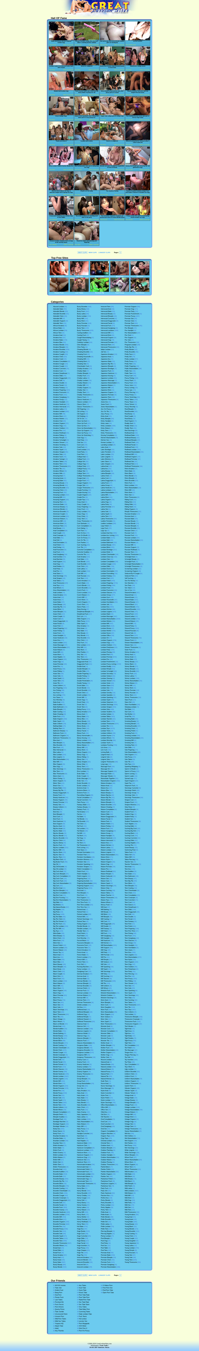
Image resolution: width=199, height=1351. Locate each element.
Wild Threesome (130, 1212)
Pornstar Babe (106, 1255)
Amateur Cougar (58, 364)
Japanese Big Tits (107, 364)
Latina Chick (105, 476)
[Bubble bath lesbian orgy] (61, 90)
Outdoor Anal (105, 1145)
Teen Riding (129, 981)
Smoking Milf (129, 740)
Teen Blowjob (129, 886)
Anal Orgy (56, 564)
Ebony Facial (81, 731)
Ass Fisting (57, 690)
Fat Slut (79, 840)
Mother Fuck (105, 1048)
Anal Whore (57, 588)
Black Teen (57, 1012)
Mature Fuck (105, 828)
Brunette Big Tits (58, 1181)
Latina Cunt (105, 478)
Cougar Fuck (81, 480)
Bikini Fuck (57, 940)
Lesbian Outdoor (106, 645)
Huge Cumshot (82, 1236)
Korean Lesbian (106, 442)
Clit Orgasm (81, 414)
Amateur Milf (57, 414)
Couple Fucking (82, 490)
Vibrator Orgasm (130, 1088)
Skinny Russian (130, 692)
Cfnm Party (81, 347)
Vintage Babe (129, 1098)
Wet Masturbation (131, 1138)
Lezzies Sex (83, 1321)
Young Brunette (130, 1231)
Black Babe (57, 959)
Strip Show (128, 807)
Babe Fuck (57, 716)
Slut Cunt (128, 712)
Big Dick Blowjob (59, 890)
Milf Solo (104, 964)
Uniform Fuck (129, 1076)
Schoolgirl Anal (130, 557)
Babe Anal (56, 702)
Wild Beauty (129, 1179)
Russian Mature (130, 542)
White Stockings (130, 1152)
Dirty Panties (81, 652)
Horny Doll (80, 1200)
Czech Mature (82, 595)
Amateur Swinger (59, 459)
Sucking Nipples (130, 843)
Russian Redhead (131, 549)
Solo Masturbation (131, 752)
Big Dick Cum (58, 895)
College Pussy (82, 468)
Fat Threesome (82, 845)
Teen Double (129, 916)
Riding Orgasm (130, 509)
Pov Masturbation (131, 333)
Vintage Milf (129, 1114)
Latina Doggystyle (107, 480)
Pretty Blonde (129, 349)
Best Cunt (56, 816)
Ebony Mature (82, 745)
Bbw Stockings (58, 769)
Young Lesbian (130, 1248)
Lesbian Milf (105, 623)
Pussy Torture (129, 404)
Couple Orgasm (82, 495)
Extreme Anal (81, 788)
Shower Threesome (131, 647)
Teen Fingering (130, 928)
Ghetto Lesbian (82, 1005)
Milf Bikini (104, 914)
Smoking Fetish (130, 731)
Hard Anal (80, 1136)
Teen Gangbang (130, 938)
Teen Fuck (128, 936)
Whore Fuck (129, 1157)
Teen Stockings (130, 995)
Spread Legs (129, 778)
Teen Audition (129, 871)
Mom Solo (104, 1019)
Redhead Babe (130, 435)
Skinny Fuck (129, 673)
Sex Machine (129, 583)
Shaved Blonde (130, 607)
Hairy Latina (81, 1117)
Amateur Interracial (59, 407)
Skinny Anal (129, 654)
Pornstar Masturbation (108, 1267)
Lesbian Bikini (105, 547)
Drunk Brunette (82, 690)
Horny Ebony (81, 1202)
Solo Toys (128, 764)
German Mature (82, 995)
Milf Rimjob (104, 959)
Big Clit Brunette (58, 866)
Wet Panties (129, 1143)
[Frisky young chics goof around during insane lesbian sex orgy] (137, 214)
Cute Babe (80, 559)
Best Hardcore (58, 821)
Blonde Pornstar (58, 1088)
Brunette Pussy (58, 1229)
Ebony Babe (81, 716)
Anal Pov (56, 571)
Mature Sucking (106, 890)
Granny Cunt (81, 1059)
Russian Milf (129, 545)
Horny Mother (81, 1217)
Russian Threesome (131, 554)
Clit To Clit (80, 418)
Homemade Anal (82, 1167)
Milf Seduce (105, 962)
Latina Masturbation (107, 492)
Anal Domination (58, 542)
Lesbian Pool (105, 654)
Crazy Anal (80, 502)
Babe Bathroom (58, 707)
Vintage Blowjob (130, 1102)
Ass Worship (57, 700)
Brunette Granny (58, 1210)
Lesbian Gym (105, 597)
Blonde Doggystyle (59, 1057)
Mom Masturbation (107, 1012)
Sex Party (128, 585)
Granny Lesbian (82, 1067)
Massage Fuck (106, 766)
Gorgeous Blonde (83, 1048)
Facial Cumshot (82, 800)
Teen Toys (128, 1009)
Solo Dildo (128, 747)
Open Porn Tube (108, 1292)
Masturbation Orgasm (108, 781)
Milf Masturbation (106, 945)
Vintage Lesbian (130, 1107)
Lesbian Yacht (105, 743)
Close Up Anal (82, 421)
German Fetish (82, 988)
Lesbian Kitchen (106, 609)
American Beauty (59, 507)
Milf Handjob (105, 938)
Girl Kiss (80, 1007)
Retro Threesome (131, 497)
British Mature (58, 1157)
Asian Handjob (58, 635)
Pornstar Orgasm (131, 306)
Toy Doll (127, 1057)
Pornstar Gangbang (107, 1264)
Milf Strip (104, 974)
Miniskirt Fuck (105, 990)
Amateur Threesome (60, 466)
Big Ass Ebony (58, 843)
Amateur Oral (57, 421)
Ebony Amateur (82, 712)
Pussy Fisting (129, 378)
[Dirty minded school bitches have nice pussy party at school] (112, 90)
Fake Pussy (81, 802)
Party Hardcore (106, 1193)
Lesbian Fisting (106, 585)
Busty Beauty (57, 1264)
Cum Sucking (81, 545)
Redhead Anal (129, 433)
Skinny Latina (129, 676)
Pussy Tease (129, 402)
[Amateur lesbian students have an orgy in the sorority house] (61, 239)
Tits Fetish (128, 1048)
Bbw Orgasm (57, 764)
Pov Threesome (130, 342)
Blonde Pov (57, 1090)
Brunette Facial (58, 1205)
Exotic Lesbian (82, 785)
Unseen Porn (59, 1316)
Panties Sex (105, 1176)
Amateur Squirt (58, 449)
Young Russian (130, 1253)
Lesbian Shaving (106, 678)
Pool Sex (104, 1245)
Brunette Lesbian (59, 1214)
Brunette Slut (57, 1231)
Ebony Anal (81, 714)
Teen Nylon (128, 959)
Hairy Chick (81, 1107)
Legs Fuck (104, 528)
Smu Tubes (83, 1307)
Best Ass (56, 812)
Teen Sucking (129, 1000)
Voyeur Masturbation (132, 1131)
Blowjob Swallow (58, 1117)
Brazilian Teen (58, 1143)
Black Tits (56, 1017)
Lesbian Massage (107, 616)
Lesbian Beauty (106, 545)
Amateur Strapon (59, 452)
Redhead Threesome (132, 466)
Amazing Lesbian (59, 495)
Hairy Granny (81, 1112)
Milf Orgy (104, 950)
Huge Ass (80, 1229)
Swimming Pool (130, 850)
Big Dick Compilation (60, 893)
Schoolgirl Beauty (131, 559)
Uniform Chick (129, 1074)
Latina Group (105, 485)
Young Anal (128, 1217)
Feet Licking (81, 847)
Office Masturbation (107, 1105)
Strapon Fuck (129, 802)
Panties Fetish (105, 1169)
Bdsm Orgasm (58, 781)
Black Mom (57, 988)
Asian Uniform (58, 685)
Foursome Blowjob (83, 943)
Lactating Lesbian (107, 445)
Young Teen (129, 1260)
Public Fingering (130, 366)
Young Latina (129, 1245)
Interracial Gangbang (108, 328)
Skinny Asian (129, 657)
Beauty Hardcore (59, 797)
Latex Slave (105, 461)
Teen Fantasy (129, 921)
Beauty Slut (57, 804)
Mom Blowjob (105, 1002)
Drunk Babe (81, 685)
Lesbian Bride (105, 552)
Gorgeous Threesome (84, 1057)
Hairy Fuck (80, 1110)
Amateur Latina (58, 409)
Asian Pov (56, 666)
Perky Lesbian (106, 1205)
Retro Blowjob (129, 478)
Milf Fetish (104, 931)
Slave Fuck (128, 700)
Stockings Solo (130, 795)
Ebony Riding (81, 757)
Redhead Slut (129, 461)
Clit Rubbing (81, 416)
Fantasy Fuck (81, 809)
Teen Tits (128, 1007)
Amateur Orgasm (59, 423)
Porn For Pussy (84, 1331)
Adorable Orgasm (59, 321)
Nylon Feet (104, 1095)
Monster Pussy (106, 1038)
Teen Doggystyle (130, 912)
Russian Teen (129, 552)
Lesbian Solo (105, 690)
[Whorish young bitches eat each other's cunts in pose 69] (137, 139)
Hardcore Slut (81, 1160)
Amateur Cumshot (59, 368)
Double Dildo (81, 671)
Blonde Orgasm (58, 1086)
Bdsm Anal (57, 776)
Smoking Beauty (130, 721)
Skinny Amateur (130, 652)
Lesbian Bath (105, 540)
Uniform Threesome (131, 1083)
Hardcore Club (82, 1145)
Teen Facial (128, 919)
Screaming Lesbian (131, 569)
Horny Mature (81, 1210)
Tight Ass (128, 1033)
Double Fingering (82, 673)
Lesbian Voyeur (106, 735)
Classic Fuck (81, 397)
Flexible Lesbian (82, 928)
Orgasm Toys (105, 1136)
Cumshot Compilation (84, 549)
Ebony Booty (81, 726)
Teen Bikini (128, 883)
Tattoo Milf (128, 857)
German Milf (81, 998)
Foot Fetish (81, 936)
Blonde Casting (58, 1045)
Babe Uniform (57, 723)
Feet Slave (80, 850)
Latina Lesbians (106, 490)
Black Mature (57, 983)
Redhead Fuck (130, 447)
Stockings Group (130, 793)
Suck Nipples (129, 824)
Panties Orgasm (106, 1174)
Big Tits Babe (57, 916)
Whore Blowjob (130, 1155)
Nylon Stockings (106, 1102)
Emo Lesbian (81, 771)
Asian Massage (58, 645)
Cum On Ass (81, 533)
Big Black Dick (58, 859)
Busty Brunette (82, 306)
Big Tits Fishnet (58, 921)
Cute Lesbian (81, 571)
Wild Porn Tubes (60, 1319)
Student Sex (129, 819)
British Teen (57, 1164)
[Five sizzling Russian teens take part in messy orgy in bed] (137, 115)
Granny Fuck (81, 1062)
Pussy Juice (129, 385)
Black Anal (56, 955)
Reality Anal (129, 423)
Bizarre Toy (57, 952)
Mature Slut (105, 878)
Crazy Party (81, 516)
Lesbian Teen (105, 721)
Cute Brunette (81, 564)
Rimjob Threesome (131, 511)
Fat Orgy (80, 838)
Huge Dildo (80, 1238)
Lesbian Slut (105, 688)
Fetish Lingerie (82, 876)
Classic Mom (81, 404)
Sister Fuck (128, 650)
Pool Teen (104, 1250)
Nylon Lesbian (105, 1100)
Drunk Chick (81, 692)
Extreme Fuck (82, 793)
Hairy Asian (81, 1095)
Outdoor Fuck (105, 1152)
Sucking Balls (129, 826)
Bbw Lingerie (57, 757)
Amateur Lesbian (59, 411)
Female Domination (83, 852)
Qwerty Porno (59, 1309)
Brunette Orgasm (59, 1222)
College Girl (81, 461)
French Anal (81, 952)
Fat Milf (79, 833)
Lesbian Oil (104, 638)
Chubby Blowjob (82, 373)
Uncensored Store (61, 1314)
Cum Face (80, 530)
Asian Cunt (57, 619)
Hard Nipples (81, 1140)
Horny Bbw (81, 1188)
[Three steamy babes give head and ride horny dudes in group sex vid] (86, 90)
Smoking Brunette (131, 726)
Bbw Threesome (58, 774)
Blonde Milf (57, 1081)
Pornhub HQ (99, 293)
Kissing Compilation (107, 435)
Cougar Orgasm (82, 483)
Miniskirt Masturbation (108, 993)
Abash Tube (59, 1326)
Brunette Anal (57, 1169)
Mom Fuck (104, 1009)
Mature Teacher (106, 895)
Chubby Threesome (83, 395)
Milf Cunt (104, 921)
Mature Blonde (106, 800)
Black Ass (56, 957)
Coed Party (81, 452)
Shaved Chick (129, 611)
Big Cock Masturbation (61, 883)
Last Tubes (79, 293)
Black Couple (57, 974)
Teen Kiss (128, 952)
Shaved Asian (129, 597)
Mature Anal (105, 785)
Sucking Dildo (129, 840)
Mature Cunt (105, 812)
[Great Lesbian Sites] (99, 15)
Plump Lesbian (106, 1236)
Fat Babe (80, 816)
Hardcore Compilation (84, 1148)
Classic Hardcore (83, 399)
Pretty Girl (128, 356)
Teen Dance (129, 905)
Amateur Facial (58, 385)
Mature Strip (105, 888)
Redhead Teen (129, 464)
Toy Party (128, 1062)
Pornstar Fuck (105, 1262)
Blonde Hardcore (59, 1074)
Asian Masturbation (59, 647)
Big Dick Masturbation (60, 900)
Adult (56, 1328)
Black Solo (56, 1007)
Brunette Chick (58, 1193)
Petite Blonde (105, 1217)
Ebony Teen (81, 766)
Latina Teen (105, 516)
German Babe (82, 978)
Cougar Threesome (83, 488)
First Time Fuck (82, 902)
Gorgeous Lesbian (83, 1052)
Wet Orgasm (129, 1140)
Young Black (129, 1226)
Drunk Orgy (81, 700)
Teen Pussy (129, 978)
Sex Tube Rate (84, 1302)
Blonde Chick (57, 1050)
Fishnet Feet (81, 912)
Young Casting (130, 1233)
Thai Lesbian (129, 1014)
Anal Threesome (58, 583)
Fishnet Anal (81, 909)
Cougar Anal (81, 478)
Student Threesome (131, 821)
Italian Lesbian (105, 349)
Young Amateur (130, 1214)
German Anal (81, 976)
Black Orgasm (58, 990)
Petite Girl (104, 1222)
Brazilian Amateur (59, 1136)
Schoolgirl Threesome (132, 566)
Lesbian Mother (106, 631)
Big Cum (56, 886)
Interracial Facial (106, 323)
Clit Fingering (81, 409)
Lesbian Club (105, 559)
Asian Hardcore (58, 638)
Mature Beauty (106, 793)
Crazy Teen (81, 519)
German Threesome (84, 1002)
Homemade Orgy (83, 1179)
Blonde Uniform (58, 1107)
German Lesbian (82, 993)
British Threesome (59, 1167)
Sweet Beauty (129, 847)
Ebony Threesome (83, 769)
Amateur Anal (57, 335)
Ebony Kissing (82, 738)
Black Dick (57, 976)
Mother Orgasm (106, 1052)
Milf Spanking (105, 967)
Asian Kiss (56, 640)
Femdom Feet (82, 855)
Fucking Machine (83, 967)
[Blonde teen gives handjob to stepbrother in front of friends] (112, 164)
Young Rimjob (129, 1250)
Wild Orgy (128, 1200)
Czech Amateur (82, 580)
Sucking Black (129, 833)
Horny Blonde (81, 1191)
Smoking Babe (130, 719)
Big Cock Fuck (58, 881)
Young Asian (129, 1219)
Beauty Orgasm (58, 800)
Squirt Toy (128, 783)
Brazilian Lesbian (59, 1140)
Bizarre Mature (58, 950)
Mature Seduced (106, 876)
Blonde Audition (58, 1028)
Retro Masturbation (131, 488)
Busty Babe (57, 1262)
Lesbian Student (106, 712)
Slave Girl (128, 702)
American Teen (58, 526)
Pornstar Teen (129, 323)
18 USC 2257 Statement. (97, 1347)
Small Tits (128, 716)
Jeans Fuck (105, 404)
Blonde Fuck (57, 1067)
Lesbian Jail (105, 604)
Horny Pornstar (82, 1219)
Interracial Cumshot (107, 318)
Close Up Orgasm (83, 430)
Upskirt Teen (129, 1086)
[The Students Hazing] (112, 189)
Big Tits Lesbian (58, 926)
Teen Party (128, 971)
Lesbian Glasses (106, 592)
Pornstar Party (130, 311)
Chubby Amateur (82, 368)
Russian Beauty (130, 521)
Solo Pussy (128, 757)
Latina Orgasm (106, 499)
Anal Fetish (57, 545)
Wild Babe (128, 1174)
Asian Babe (57, 602)
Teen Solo (128, 988)
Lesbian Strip (105, 709)
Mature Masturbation (108, 855)
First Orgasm (81, 897)
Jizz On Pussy (106, 409)
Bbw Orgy (56, 766)
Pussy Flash (129, 380)
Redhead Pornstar (131, 459)
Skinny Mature (130, 683)
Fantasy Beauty (82, 807)
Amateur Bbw (57, 342)
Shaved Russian (130, 631)
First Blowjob (81, 893)
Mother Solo (105, 1057)
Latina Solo (104, 511)
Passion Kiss (105, 1195)
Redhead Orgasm (131, 457)
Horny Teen (81, 1224)
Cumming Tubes (84, 1311)
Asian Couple (57, 616)
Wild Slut (128, 1207)
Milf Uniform (105, 986)
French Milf (81, 959)
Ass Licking (57, 695)
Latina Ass (104, 468)
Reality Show (129, 426)
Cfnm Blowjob (81, 345)
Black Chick (57, 971)
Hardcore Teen (82, 1162)
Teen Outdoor (129, 967)
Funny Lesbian (82, 969)
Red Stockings (130, 430)
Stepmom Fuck (130, 785)
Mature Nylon (105, 859)
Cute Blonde (81, 561)
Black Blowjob (58, 967)
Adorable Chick (58, 316)
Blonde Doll (57, 1059)
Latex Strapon (105, 464)
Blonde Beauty (58, 1036)
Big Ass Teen (57, 857)
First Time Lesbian (83, 905)
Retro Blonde (129, 476)
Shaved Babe (129, 600)
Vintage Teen (129, 1126)
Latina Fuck (105, 483)
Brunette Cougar (58, 1195)
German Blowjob (82, 983)
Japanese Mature (107, 385)
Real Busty (128, 414)
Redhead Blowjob (131, 440)
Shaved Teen (129, 635)
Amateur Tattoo (58, 461)
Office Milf (104, 1107)
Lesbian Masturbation (108, 619)
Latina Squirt (105, 514)
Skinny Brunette (130, 671)
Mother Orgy (105, 1055)
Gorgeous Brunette (83, 1050)
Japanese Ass (105, 359)
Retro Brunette (130, 480)
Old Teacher (105, 1117)
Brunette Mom (58, 1219)
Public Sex (128, 371)
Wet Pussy (128, 1145)
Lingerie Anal (105, 754)
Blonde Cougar (58, 1052)
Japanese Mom (106, 390)
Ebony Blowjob (82, 723)
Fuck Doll (80, 964)
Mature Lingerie (106, 852)
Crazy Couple (81, 504)
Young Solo (128, 1257)
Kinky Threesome (107, 433)
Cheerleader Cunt (83, 366)
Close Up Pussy (82, 433)
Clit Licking (80, 411)
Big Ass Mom (57, 852)
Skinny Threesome (131, 697)
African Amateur (58, 325)
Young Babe (129, 1222)
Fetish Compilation (83, 869)
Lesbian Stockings (107, 704)
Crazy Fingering (82, 507)
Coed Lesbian (81, 449)
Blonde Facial (57, 1062)
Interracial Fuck (106, 325)
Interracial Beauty (107, 314)
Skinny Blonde (129, 666)
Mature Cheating (106, 807)
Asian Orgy (57, 661)
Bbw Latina (57, 752)
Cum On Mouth (82, 535)
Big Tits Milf (57, 928)
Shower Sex (129, 645)
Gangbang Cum (82, 971)
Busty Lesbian (82, 316)
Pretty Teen (128, 364)
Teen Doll (128, 914)
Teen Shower (129, 983)
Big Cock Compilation (60, 876)
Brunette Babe (58, 1174)
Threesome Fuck (130, 1021)
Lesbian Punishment (108, 661)
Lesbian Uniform (106, 733)
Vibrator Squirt (129, 1090)
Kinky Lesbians (106, 426)
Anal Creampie (58, 535)
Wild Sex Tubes (60, 1321)
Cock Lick (80, 445)
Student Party (129, 816)
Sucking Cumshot (131, 838)
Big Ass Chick (58, 840)
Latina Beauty (105, 471)
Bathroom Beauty (59, 731)
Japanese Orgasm (107, 392)
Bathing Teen (57, 728)
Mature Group (105, 833)
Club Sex (80, 442)
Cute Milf (80, 573)
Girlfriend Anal (81, 1009)
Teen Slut (128, 986)
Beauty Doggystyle (59, 793)
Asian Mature (57, 650)
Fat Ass (79, 814)
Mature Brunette (106, 804)
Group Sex (80, 1086)
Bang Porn (119, 276)
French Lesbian (82, 957)
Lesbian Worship (106, 740)
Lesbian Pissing (106, 652)
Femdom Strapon (83, 866)
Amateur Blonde (58, 345)
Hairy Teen (80, 1131)
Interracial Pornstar (107, 342)
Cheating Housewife (84, 356)
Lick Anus (104, 747)
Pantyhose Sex (106, 1186)
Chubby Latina (82, 378)
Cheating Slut (81, 364)
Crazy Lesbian (82, 511)
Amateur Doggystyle (60, 378)
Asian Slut (56, 673)
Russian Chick (130, 530)
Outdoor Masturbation (108, 1157)
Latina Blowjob (106, 473)
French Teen (81, 962)
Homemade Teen (83, 1181)
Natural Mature (106, 1069)
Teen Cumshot (130, 900)
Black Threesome (59, 1014)
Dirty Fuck (80, 642)
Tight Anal (128, 1028)
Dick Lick (80, 616)
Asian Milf (56, 652)
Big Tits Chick (57, 919)
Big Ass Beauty (58, 833)
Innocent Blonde (82, 1260)
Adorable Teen (58, 323)
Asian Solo (56, 676)
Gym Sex (80, 1088)
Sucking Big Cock (131, 828)
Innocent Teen (105, 306)
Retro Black (129, 473)
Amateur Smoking (59, 445)
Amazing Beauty (58, 483)
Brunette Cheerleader (60, 1191)
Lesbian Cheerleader (108, 554)
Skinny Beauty (130, 661)
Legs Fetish (105, 526)
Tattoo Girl (128, 855)
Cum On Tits (81, 540)
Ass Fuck (56, 692)
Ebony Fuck (81, 733)
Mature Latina (105, 847)
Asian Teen (57, 681)
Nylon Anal (104, 1090)
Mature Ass (105, 788)
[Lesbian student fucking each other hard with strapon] (61, 65)
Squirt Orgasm (130, 781)
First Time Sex (82, 907)
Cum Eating (81, 528)
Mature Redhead (106, 871)
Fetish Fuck (81, 871)
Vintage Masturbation (132, 1110)
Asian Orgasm (58, 659)
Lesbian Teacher (106, 719)
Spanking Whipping (131, 766)
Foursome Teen (82, 947)
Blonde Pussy (58, 1093)
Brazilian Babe (58, 1138)
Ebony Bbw (81, 719)
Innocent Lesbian (83, 1267)
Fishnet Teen (81, 921)
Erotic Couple (81, 776)
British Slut (56, 1162)
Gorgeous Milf (82, 1055)
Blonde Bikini (57, 1040)
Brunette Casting (58, 1188)
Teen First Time (130, 931)
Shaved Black (129, 604)
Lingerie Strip (105, 759)
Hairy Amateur (82, 1090)
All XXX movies (59, 276)
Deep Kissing (81, 609)
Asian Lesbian (58, 642)
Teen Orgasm (129, 962)
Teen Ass (128, 869)
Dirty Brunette (81, 638)
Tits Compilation (130, 1045)
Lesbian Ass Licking (107, 535)
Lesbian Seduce (106, 676)
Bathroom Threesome (60, 738)
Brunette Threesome (60, 1243)
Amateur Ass (57, 337)
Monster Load (105, 1036)
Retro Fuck (128, 483)
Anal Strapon (57, 578)
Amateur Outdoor (59, 428)
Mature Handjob (106, 835)
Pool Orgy (104, 1241)
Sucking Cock (129, 835)
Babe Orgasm (58, 719)
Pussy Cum (129, 376)
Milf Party (104, 952)
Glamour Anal (81, 1024)
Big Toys (56, 931)
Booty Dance (57, 1131)
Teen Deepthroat (130, 907)
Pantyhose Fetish (107, 1179)
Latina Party (105, 504)
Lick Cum (104, 750)
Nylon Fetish (105, 1098)
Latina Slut (104, 509)
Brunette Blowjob (59, 1186)
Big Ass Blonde (58, 835)
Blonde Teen (57, 1105)
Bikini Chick (57, 938)
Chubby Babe (81, 371)
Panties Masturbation (108, 1171)
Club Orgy (80, 437)
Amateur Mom (58, 416)
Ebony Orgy (81, 754)
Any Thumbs (59, 1331)
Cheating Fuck (82, 354)
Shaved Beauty (130, 602)
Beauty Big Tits (58, 790)
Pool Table (104, 1248)
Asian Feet (56, 626)
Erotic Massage (82, 778)
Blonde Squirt (57, 1100)
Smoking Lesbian (130, 735)
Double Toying (82, 683)
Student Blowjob (130, 809)
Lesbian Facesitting (107, 573)
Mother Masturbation (108, 1050)
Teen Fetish (128, 926)
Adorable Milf (57, 318)
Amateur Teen (58, 464)
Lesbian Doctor (106, 569)
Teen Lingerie (129, 955)
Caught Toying (82, 340)
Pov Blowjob (129, 328)
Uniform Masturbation (132, 1079)
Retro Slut (128, 495)
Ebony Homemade (83, 735)
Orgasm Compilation (108, 1131)
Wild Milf (127, 1195)
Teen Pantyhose (130, 969)
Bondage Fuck (58, 1119)
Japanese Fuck (106, 371)
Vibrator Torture (130, 1093)
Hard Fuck (80, 1138)
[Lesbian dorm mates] (86, 139)
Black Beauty (57, 964)
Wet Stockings (130, 1148)
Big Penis (56, 912)
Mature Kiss (105, 843)
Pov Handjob (129, 330)
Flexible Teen (81, 931)
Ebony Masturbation (84, 743)
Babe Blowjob (57, 709)
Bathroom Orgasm (59, 735)
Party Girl (104, 1191)
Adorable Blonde (58, 311)
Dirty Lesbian (81, 645)
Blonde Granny (58, 1071)
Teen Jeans (128, 950)
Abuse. (107, 1347)
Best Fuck (56, 819)
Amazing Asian (58, 478)
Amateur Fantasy (59, 387)
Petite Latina (105, 1224)
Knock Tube (83, 1292)
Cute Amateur (81, 557)
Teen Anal (128, 866)
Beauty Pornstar (58, 802)
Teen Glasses (129, 940)
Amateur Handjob (59, 402)
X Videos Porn (107, 1285)
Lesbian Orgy (105, 642)
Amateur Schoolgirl (59, 440)
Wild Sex (128, 1205)
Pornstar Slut (129, 318)
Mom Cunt (104, 1005)
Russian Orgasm (130, 547)
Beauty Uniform (58, 807)
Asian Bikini (57, 609)
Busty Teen (81, 328)
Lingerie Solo (105, 757)
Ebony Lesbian (82, 740)
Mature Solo (105, 881)
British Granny (58, 1152)
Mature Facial (105, 819)
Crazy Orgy (81, 514)
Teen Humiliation (130, 947)
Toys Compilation (130, 1064)
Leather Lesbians (106, 523)
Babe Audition (57, 704)
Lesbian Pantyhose (107, 647)
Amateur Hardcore (59, 404)
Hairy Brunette (82, 1105)
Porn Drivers (140, 293)
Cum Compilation (83, 526)
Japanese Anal (106, 356)
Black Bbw (56, 962)
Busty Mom (81, 321)
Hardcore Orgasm (83, 1155)
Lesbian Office (106, 635)
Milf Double (104, 926)
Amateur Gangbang (59, 397)
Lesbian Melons (106, 621)
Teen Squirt (128, 993)
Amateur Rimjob (58, 437)
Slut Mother (128, 714)
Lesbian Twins (105, 731)
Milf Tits (103, 983)
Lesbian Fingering (107, 583)
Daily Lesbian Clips (85, 1314)
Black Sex (56, 1002)
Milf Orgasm (105, 947)
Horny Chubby (82, 1195)
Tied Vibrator (129, 1026)
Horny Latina (81, 1207)
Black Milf (56, 986)
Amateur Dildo (58, 376)
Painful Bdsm (105, 1167)
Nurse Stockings (106, 1086)
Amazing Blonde (58, 485)
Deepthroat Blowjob (83, 611)
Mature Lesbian (106, 850)
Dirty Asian (80, 628)
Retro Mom (128, 492)
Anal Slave (56, 573)
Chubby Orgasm (82, 387)
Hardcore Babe (82, 1143)
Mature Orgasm (106, 862)
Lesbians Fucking (107, 745)
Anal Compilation (59, 530)
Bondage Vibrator (59, 1126)
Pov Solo (128, 340)
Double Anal (81, 666)
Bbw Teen (56, 771)
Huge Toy (80, 1255)
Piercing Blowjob (106, 1231)
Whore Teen (129, 1167)
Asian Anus (57, 600)
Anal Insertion (57, 557)
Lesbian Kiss (105, 607)
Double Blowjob (82, 669)
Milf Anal (104, 907)
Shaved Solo (129, 633)
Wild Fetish (128, 1186)
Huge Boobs (81, 1231)
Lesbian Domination (107, 571)
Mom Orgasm (105, 1014)
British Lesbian (58, 1155)
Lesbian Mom (105, 626)
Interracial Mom (106, 335)
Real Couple (129, 416)
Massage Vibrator (107, 776)
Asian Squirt (57, 678)
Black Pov (56, 998)
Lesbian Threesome (107, 723)
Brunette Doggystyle (60, 1200)
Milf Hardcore (105, 940)
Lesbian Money (106, 628)
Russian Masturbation (132, 540)
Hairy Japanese (82, 1114)
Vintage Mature (130, 1112)
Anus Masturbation (59, 590)
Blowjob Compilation (60, 1112)
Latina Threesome (107, 519)
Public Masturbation (131, 368)
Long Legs (104, 764)
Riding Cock (129, 499)
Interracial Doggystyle (108, 321)
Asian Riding (57, 671)
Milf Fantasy (105, 928)
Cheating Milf (81, 359)
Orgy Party (104, 1138)
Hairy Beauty (81, 1100)
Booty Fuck (57, 1133)
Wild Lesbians (129, 1191)
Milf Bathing (105, 909)
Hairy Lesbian (81, 1119)
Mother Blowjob (106, 1045)
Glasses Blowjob (82, 1038)
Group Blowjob (82, 1079)
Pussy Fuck (129, 383)
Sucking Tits (129, 845)
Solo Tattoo (128, 759)
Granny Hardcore (83, 1064)
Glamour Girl (81, 1026)
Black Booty (57, 969)
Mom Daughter (106, 1007)
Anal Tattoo (57, 580)
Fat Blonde (80, 819)
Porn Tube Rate (84, 1295)
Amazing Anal (57, 476)
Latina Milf (104, 495)
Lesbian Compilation (108, 561)
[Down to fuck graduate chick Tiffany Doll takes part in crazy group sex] (86, 115)
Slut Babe (128, 709)
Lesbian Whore (106, 738)
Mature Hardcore (106, 838)
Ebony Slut (80, 759)
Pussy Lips (128, 390)
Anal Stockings (58, 576)
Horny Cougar (82, 1198)
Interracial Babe (106, 311)
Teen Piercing (129, 974)
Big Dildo (56, 902)
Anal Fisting (57, 547)
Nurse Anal (104, 1083)
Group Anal (81, 1076)
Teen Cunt (128, 902)
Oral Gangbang (106, 1126)
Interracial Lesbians (107, 330)
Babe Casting (57, 712)
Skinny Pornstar (130, 690)
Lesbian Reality (106, 666)
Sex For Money (130, 580)
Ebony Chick (81, 728)
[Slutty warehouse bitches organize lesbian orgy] (61, 40)
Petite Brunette (106, 1219)
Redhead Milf (129, 454)
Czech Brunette (82, 588)
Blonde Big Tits (58, 1038)
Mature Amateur (106, 783)
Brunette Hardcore (59, 1212)
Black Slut (56, 1005)
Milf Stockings (105, 971)
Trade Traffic (104, 1345)
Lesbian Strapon (106, 707)
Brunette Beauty (58, 1179)
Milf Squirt (104, 969)
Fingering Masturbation (84, 883)
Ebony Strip (81, 764)
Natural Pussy (105, 1071)
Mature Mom (105, 857)
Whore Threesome (131, 1169)
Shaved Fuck (129, 614)
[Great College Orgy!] (61, 115)
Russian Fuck (129, 535)
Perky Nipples (105, 1207)
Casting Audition (82, 333)
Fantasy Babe (81, 804)
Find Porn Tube (108, 1290)
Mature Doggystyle (107, 816)
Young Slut (128, 1255)
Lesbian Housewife (107, 600)
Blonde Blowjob (58, 1043)
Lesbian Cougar (106, 564)
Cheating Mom (82, 361)
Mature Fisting (105, 826)
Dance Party (81, 607)
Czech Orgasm (82, 602)
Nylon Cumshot (106, 1093)
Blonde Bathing (58, 1033)
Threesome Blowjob (131, 1017)
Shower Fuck (129, 640)
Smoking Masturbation (132, 738)
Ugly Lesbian (129, 1069)
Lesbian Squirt (105, 700)
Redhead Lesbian (131, 449)
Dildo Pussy (81, 621)
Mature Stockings (107, 886)
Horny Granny (82, 1205)
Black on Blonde (58, 1024)
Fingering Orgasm (83, 886)
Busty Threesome (83, 330)
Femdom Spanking (83, 864)
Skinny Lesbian (130, 678)
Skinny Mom (129, 688)
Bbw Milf (56, 762)
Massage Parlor (106, 774)
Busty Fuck (81, 311)
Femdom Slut (81, 862)
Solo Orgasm (129, 754)
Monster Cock (105, 1028)
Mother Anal (105, 1043)
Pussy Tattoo (129, 399)
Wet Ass (127, 1133)
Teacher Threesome (131, 864)
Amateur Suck (58, 457)
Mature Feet (105, 821)
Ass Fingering (57, 688)
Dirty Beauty (81, 633)
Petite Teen (104, 1229)
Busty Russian (82, 325)
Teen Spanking (130, 990)
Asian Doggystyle (59, 621)
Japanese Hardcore (107, 373)
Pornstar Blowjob (106, 1257)
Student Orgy (129, 814)
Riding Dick (128, 502)
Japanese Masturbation (109, 383)
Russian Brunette (130, 528)
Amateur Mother (58, 418)
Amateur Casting (59, 352)
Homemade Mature (83, 1176)
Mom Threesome (107, 1024)
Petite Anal (104, 1212)
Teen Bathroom (130, 876)
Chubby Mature (82, 383)
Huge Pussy (81, 1248)
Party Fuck (104, 1188)
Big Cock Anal (58, 871)
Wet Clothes (129, 1136)
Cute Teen (80, 578)
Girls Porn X (83, 1328)
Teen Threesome (130, 1005)
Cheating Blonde (82, 349)
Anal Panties (57, 566)
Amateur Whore (58, 471)
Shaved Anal (129, 595)
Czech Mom (81, 600)
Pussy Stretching (130, 397)
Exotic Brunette (82, 783)
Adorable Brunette (59, 314)
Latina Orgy (105, 502)
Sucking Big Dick (130, 831)
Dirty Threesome (82, 659)
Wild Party (128, 1202)
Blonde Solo (57, 1098)
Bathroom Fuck (58, 733)
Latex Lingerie (105, 457)
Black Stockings (58, 1009)
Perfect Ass (105, 1198)
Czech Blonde (82, 585)
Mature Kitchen (106, 845)
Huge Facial (81, 1243)
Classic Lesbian (82, 402)
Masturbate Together (108, 778)
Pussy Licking (129, 387)
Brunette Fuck (58, 1207)
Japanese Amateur (107, 354)
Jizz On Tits (105, 411)
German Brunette (83, 986)
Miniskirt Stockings (107, 998)
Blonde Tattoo (57, 1102)
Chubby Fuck (81, 376)
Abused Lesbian (58, 306)
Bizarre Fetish (58, 945)
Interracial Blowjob (107, 316)
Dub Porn (140, 276)
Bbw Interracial (58, 750)
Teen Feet (128, 924)
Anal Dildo (56, 538)
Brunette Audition (59, 1171)
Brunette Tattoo (58, 1238)
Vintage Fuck (129, 1105)
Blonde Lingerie (58, 1079)
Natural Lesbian (106, 1067)
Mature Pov (105, 869)
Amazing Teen (58, 502)
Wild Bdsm (128, 1176)
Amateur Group (58, 399)
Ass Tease (56, 697)
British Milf (56, 1160)
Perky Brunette (106, 1202)
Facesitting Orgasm (83, 795)
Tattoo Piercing (130, 859)
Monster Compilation (108, 1031)
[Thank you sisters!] (61, 139)
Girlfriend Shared (82, 1019)
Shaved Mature (130, 621)
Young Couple (129, 1238)
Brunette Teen (57, 1241)
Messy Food (105, 905)
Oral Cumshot (105, 1124)
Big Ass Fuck (57, 845)
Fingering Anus (82, 878)
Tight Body (128, 1036)
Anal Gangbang (58, 554)
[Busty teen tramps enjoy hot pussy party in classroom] (112, 65)
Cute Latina (81, 569)
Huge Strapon (81, 1250)
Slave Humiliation (130, 704)
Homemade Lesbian (84, 1174)
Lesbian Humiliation (107, 602)
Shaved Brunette (130, 609)
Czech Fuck (81, 590)
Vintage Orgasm (130, 1119)
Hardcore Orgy (82, 1157)
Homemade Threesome (85, 1183)
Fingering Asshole (83, 881)
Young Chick (129, 1236)
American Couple (59, 514)
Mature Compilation (107, 809)
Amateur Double (58, 383)
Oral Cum (104, 1121)
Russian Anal (129, 516)
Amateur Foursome (59, 392)
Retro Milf (128, 490)
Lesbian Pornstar (106, 657)
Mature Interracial (107, 840)
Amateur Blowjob (59, 347)
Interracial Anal (106, 309)
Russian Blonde (130, 523)
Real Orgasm (129, 421)
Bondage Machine (59, 1121)
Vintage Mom (129, 1117)
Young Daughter (130, 1241)
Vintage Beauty (130, 1100)
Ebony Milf (80, 747)
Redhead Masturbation (132, 452)
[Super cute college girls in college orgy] (112, 115)
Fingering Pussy (82, 888)
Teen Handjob (129, 945)
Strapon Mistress (130, 804)
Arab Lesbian (57, 592)
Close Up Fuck (82, 423)
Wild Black (128, 1181)
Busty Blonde (57, 1267)
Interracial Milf (105, 333)
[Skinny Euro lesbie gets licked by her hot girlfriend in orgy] (137, 164)
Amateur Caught (58, 354)
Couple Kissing (82, 492)
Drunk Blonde (81, 688)
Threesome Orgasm (131, 1024)
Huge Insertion (82, 1245)
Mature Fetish (105, 824)
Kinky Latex (105, 423)
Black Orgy (57, 993)
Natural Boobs (105, 1064)
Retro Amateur (130, 468)
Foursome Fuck (82, 945)
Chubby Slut (81, 390)
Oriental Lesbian (106, 1140)
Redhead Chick (130, 442)
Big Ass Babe (57, 831)
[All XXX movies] (137, 40)
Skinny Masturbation (132, 681)
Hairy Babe (81, 1098)
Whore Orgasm (130, 1164)
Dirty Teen (80, 657)
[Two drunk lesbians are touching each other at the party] (86, 214)
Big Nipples (57, 909)
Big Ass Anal (57, 826)
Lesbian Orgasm (106, 640)
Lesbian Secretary (107, 673)
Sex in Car (128, 590)
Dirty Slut (80, 654)
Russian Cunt (129, 533)
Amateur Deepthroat (60, 373)
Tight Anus (128, 1031)
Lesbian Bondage (107, 549)
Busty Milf (80, 318)
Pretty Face (129, 354)
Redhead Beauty (130, 437)
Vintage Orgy (129, 1121)
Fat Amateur (81, 812)
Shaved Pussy (130, 628)
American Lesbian (59, 516)
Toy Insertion (129, 1059)
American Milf (57, 521)
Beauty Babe (57, 788)
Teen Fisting (129, 933)
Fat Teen (80, 843)
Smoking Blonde (130, 723)
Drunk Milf (80, 697)
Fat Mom (80, 835)
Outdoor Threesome (108, 1164)
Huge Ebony (81, 1241)
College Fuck (81, 459)
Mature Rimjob (106, 874)
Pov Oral (128, 335)
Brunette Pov (57, 1226)
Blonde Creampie (59, 1055)
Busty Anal (56, 1257)
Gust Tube (82, 1288)
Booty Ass (56, 1129)
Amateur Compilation (60, 361)
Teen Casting (129, 888)
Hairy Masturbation (83, 1121)
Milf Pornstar (105, 955)
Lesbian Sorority (106, 692)
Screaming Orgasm (131, 571)
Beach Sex (57, 785)
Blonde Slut (57, 1095)
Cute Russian (81, 576)
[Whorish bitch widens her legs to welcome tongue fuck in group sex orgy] (61, 189)
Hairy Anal (80, 1093)
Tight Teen (128, 1043)
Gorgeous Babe (82, 1045)
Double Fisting (82, 676)
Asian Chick (57, 614)
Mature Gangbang (107, 831)
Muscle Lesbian (106, 1059)
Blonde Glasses (58, 1069)
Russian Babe (129, 519)
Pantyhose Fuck (106, 1181)
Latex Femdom (106, 452)
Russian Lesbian (130, 538)
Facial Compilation (83, 797)
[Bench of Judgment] (86, 65)
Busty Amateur (58, 1255)
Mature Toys (105, 900)
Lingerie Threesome (107, 762)
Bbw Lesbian (57, 754)
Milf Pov (103, 957)
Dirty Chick (81, 640)
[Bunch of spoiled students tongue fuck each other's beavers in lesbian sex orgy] (137, 189)
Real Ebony (129, 418)
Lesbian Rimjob (106, 669)
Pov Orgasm (129, 337)
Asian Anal (56, 597)
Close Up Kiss (82, 426)
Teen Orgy (128, 964)
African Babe (57, 328)
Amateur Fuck (58, 395)
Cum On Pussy (82, 538)
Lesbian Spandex (107, 695)
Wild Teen (128, 1210)
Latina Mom (105, 497)
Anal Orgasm (57, 561)
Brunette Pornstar (59, 1224)
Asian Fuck (57, 633)
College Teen (81, 473)
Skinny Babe (129, 659)
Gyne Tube (82, 1290)
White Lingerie (129, 1150)
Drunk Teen (81, 707)
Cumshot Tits (81, 554)
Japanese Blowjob (107, 366)
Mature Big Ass (106, 795)
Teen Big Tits (129, 881)
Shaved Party (129, 626)
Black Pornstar (58, 995)
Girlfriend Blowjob (83, 1012)
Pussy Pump (129, 395)
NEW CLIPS (93, 252)
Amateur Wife (57, 473)
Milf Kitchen (105, 943)
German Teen (81, 1000)
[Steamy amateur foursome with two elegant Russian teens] (137, 90)
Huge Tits (80, 1253)
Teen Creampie (130, 897)
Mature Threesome (107, 897)
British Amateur (58, 1145)
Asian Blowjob (58, 611)
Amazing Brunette (59, 488)
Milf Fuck (104, 933)
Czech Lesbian (82, 592)
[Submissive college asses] (137, 65)
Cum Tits (80, 547)
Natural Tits (105, 1076)
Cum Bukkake (82, 523)
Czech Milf (80, 597)
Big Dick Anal (57, 888)
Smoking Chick (130, 728)
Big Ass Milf (57, 850)
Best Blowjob (57, 814)
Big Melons (57, 905)
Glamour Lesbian (83, 1028)
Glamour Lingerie (83, 1031)
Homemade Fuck (83, 1171)
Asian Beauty (57, 604)
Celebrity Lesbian (83, 342)
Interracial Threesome (108, 347)
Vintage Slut (129, 1124)
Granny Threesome (83, 1074)
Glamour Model (82, 1033)
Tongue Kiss (129, 1052)
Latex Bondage (106, 449)
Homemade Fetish (83, 1169)
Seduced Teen (129, 576)
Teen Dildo (128, 909)
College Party (81, 466)
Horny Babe (81, 1186)
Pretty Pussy (129, 361)
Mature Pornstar (106, 866)
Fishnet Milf (81, 916)
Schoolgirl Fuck (130, 561)
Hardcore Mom (82, 1152)
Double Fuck (81, 678)
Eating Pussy (81, 709)
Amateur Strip (57, 454)
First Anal (80, 890)
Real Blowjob (129, 409)
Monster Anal (105, 1026)
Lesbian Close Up (107, 557)
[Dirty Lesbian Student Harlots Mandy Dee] (61, 164)
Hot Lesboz (83, 1319)
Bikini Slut (56, 943)
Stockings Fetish (130, 790)
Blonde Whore (58, 1110)
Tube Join (79, 276)
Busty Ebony (81, 309)
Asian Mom (57, 654)
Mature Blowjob (106, 802)
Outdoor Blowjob (106, 1148)
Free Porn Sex (108, 1288)
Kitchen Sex (105, 440)
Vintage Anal (129, 1095)
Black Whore (57, 1021)
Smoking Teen (129, 745)
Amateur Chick (58, 356)
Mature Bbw (105, 790)
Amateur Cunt (58, 371)
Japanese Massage (107, 380)
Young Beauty (129, 1224)
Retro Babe (128, 471)
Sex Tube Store (84, 1304)
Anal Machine (57, 559)
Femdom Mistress (83, 859)
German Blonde (82, 981)
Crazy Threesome (83, 521)
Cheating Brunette (83, 352)
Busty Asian (57, 1260)
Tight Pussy (129, 1040)
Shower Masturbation (132, 642)
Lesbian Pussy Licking (108, 664)
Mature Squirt (105, 883)
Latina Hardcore (106, 488)
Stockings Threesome (132, 797)
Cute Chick (81, 566)
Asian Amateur (58, 595)
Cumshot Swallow (83, 552)
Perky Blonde (105, 1200)
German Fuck (81, 990)
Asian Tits (56, 683)
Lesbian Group (106, 595)
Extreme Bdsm (82, 790)
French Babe (81, 955)
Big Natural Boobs (59, 907)
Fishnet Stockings (83, 919)
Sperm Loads (129, 776)
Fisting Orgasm (82, 924)
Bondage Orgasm (59, 1124)
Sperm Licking (129, 774)
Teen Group (129, 943)
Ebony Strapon (82, 762)
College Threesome (83, 476)
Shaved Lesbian (130, 619)
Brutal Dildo (57, 1250)
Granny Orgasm (82, 1071)
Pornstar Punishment (132, 314)
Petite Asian (105, 1214)
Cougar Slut (81, 485)
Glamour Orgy (82, 1036)
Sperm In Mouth (130, 769)
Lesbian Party (105, 650)
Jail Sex (103, 352)
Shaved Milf (129, 623)
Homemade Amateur (84, 1164)
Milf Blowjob (105, 916)
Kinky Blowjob (105, 418)
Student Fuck (129, 812)
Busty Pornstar (82, 323)
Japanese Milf (105, 387)
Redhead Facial (130, 445)
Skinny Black (129, 664)
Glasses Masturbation (84, 1043)
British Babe (57, 1148)
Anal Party (56, 569)
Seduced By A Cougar (132, 573)
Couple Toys (81, 499)
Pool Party (104, 1243)
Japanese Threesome (108, 399)
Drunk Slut (80, 704)
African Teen (57, 333)
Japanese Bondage (107, 368)
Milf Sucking (105, 976)
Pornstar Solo (129, 321)
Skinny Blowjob (130, 669)
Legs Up (104, 530)
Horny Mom (81, 1214)
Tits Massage (129, 1050)
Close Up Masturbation (85, 428)
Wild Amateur (129, 1171)
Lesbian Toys (105, 728)
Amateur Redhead (59, 433)
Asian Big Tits (57, 607)
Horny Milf (80, 1212)
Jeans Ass (104, 402)
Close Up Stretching (84, 435)
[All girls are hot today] (86, 189)
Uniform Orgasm (130, 1081)
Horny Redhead (82, 1222)
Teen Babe (128, 874)
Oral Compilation (106, 1119)
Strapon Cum (129, 800)
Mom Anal (104, 1000)
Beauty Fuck (57, 795)
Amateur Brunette (59, 349)
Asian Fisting (57, 631)
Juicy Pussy (105, 414)
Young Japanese (130, 1243)
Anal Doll (56, 540)
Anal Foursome (58, 549)
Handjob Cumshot (83, 1133)
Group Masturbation (83, 1083)
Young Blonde (129, 1229)
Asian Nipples (57, 657)
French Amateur (82, 950)
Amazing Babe (58, 480)
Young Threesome (131, 1262)
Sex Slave (128, 588)
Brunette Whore (58, 1245)
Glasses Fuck (82, 1040)
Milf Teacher (105, 978)
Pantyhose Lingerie (107, 1183)
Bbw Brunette (57, 745)
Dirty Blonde (81, 635)
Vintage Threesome (131, 1129)
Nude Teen (104, 1081)
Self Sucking (129, 578)
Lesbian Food (105, 588)
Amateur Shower (59, 442)
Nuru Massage (106, 1088)
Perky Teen (105, 1210)
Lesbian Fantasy (106, 576)
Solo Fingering (129, 750)
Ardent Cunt (99, 276)
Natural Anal (105, 1062)
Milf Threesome (106, 981)
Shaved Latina (129, 616)
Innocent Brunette (83, 1262)
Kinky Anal (104, 416)
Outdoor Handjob (106, 1155)
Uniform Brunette (130, 1071)
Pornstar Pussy (130, 316)
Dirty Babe (80, 631)
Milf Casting (105, 919)
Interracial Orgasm (107, 337)
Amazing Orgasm (59, 499)
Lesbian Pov (105, 659)
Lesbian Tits (105, 726)
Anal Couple (57, 533)
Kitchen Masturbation (108, 437)
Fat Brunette (81, 821)
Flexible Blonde (82, 926)
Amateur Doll (57, 380)
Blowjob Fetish (58, 1114)
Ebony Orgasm (82, 752)
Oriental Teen (105, 1143)
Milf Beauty (104, 912)
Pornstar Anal (105, 1253)
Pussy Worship (130, 407)
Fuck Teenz (83, 1316)
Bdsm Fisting (57, 778)
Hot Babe (80, 1226)
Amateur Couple (58, 366)
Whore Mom (129, 1162)
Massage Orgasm (107, 771)
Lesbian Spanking (107, 697)
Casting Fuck (81, 335)
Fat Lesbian (81, 828)
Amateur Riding (58, 435)
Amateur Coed (58, 359)
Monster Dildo (105, 1033)
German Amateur (83, 974)
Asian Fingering (58, 628)
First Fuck (80, 895)
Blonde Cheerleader (60, 1048)
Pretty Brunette (130, 352)
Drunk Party (81, 702)
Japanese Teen (106, 397)
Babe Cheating (58, 714)
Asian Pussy (57, 669)
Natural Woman (106, 1079)
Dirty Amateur (81, 626)
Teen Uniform (129, 1012)
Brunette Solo (57, 1233)
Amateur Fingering (59, 390)
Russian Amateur (130, 514)
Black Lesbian (58, 981)
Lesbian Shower (106, 681)
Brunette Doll (57, 1202)
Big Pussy (56, 914)
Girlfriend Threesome (84, 1021)
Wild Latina (128, 1188)
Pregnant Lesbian (131, 345)
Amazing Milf (57, 497)
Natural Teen (105, 1074)
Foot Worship (81, 938)
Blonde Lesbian (58, 1076)
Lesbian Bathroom (107, 542)
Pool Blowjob (105, 1238)
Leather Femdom (106, 521)
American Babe (58, 504)
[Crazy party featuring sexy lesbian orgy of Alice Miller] (61, 214)
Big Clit (55, 864)
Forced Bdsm (81, 940)
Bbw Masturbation (59, 759)
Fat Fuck (80, 826)
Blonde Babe (57, 1031)
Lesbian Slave (105, 685)
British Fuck (57, 1150)
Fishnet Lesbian (82, 914)
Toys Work (128, 1067)
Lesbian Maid (105, 614)
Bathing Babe (57, 726)
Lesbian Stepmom (107, 702)
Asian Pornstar (58, 664)
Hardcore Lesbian (83, 1150)
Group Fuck (81, 1081)
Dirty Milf (80, 647)
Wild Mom (128, 1198)
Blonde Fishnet (58, 1064)
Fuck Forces (119, 293)
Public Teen (128, 373)
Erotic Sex (80, 781)
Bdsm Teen (57, 783)
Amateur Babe (58, 340)
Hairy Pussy (81, 1129)
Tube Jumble (59, 1311)
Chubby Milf (81, 385)
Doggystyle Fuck (83, 664)
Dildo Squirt (81, 623)
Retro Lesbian (129, 485)
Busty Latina (81, 314)
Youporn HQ (59, 1323)
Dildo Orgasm (81, 619)
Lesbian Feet (105, 578)
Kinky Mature (105, 428)
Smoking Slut (129, 743)
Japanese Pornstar (107, 395)
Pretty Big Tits (129, 347)
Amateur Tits (57, 468)
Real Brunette (129, 411)
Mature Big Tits (106, 797)
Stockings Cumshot (131, 788)
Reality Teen (129, 428)
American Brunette (59, 511)
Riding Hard (129, 507)
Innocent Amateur (83, 1257)
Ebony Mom (81, 750)
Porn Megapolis (84, 1323)
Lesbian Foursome (107, 590)
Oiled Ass (104, 1112)
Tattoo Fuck (129, 852)
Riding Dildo (129, 504)
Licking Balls (105, 752)
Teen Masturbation (131, 957)
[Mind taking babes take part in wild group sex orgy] (86, 164)
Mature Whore (105, 902)
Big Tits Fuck (57, 924)
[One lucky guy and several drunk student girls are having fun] (112, 40)
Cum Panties (81, 542)
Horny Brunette (82, 1193)
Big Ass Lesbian (58, 847)
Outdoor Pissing (106, 1162)
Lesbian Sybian (106, 714)
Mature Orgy (105, 864)
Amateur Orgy (58, 426)
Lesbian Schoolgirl (107, 671)
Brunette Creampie (59, 1198)
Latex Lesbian (105, 454)
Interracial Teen (106, 345)
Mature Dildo (105, 814)
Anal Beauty (57, 528)
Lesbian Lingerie (106, 611)
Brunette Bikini (58, 1183)
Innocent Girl (81, 1264)
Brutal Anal (56, 1248)
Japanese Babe (106, 361)
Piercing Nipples (106, 1233)
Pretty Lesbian (129, 359)
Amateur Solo (57, 447)
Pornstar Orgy (129, 309)
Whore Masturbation (131, 1160)
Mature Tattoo (105, 893)
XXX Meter (82, 1326)
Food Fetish (81, 933)
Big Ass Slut (57, 855)
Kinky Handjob (106, 421)
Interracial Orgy (106, 340)
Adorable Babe (58, 309)
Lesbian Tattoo (106, 716)
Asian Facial (57, 623)
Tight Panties (129, 1038)
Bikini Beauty (57, 936)
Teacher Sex (129, 862)
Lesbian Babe (105, 538)
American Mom (58, 523)
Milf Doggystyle (106, 924)
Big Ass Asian (57, 828)
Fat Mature (80, 831)
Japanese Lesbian (107, 378)
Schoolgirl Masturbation (133, 564)
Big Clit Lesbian (58, 869)
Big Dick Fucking (59, 897)
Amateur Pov (57, 430)
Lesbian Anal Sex (107, 533)
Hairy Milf (80, 1126)
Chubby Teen (81, 392)
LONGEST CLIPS (104, 252)
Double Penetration (83, 681)
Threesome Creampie (132, 1019)
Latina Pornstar (106, 507)
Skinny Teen (129, 695)
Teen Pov (128, 976)
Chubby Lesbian (82, 380)
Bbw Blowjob (57, 743)
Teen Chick (128, 893)
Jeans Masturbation (107, 407)
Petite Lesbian (105, 1226)
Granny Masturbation (84, 1069)
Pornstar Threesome (132, 325)
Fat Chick (80, 824)
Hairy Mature (81, 1124)
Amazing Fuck (58, 492)
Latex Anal (104, 447)
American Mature (59, 519)
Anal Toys (56, 585)
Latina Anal (104, 466)
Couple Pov (81, 497)
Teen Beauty (129, 878)
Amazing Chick (58, 490)
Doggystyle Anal (82, 661)
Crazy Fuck (81, 509)
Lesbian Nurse (106, 633)
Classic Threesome (83, 407)
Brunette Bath (57, 1176)
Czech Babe (81, 583)
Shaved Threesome (131, 638)
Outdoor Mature (106, 1160)
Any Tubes (82, 1285)
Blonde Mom (57, 1083)
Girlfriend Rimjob (82, 1017)
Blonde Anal (57, 1026)
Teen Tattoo (128, 1002)
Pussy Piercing (130, 392)
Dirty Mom (80, 650)
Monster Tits (105, 1040)
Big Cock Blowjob (59, 874)
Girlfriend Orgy (82, 1014)
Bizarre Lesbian (58, 947)
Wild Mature (129, 1193)
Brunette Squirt (58, 1236)
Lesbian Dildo (105, 566)
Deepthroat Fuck (82, 614)
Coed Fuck (80, 447)
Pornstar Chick (106, 1260)
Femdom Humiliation (84, 857)
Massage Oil (105, 769)
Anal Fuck (56, 552)
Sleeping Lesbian (130, 707)
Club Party (80, 440)
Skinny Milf (128, 685)
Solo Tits (127, 762)
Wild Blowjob (129, 1183)
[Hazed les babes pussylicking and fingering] (86, 239)
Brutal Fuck (57, 1253)
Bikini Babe (57, 933)
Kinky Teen (104, 430)
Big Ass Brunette (58, 838)
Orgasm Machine (107, 1133)
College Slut (81, 471)
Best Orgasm (57, 824)
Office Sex (104, 1110)
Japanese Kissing (107, 376)
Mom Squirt (105, 1021)
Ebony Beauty (82, 721)
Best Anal (56, 809)
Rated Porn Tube (84, 1300)
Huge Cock (81, 1233)
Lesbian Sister (105, 683)
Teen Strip (128, 998)
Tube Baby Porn (84, 1309)
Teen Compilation (130, 895)
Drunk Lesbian (82, 695)
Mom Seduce (105, 1017)
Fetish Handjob (82, 874)
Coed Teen (80, 454)
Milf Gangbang (106, 936)
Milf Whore (104, 988)
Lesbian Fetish (106, 580)
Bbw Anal (56, 740)
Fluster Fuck (59, 293)
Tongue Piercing (130, 1055)
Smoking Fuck (130, 733)
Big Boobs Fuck (58, 862)
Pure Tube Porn (84, 1297)
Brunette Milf (57, 1217)
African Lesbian (58, 330)
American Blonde (59, 509)
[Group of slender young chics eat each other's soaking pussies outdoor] (86, 40)
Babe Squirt (57, 721)
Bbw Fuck (56, 747)
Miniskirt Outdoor (106, 995)
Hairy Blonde (81, 1102)
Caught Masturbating (84, 337)
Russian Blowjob (130, 526)
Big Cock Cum (58, 878)
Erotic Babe (81, 774)
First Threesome (82, 900)
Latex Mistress (106, 459)
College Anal (81, 457)
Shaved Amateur (130, 592)
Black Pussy (57, 1000)
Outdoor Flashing (106, 1150)
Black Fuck (57, 978)
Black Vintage (57, 1019)
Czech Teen (81, 604)
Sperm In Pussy (130, 771)
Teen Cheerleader (131, 890)
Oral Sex (104, 1129)
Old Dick (104, 1114)
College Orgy (81, 464)
